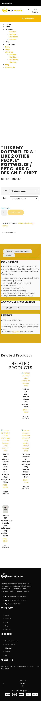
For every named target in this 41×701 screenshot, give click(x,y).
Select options (26, 417)
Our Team (13, 37)
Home (8, 24)
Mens (22, 223)
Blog (7, 42)
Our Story (13, 34)
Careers (12, 39)
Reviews (12, 32)
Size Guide (5, 208)
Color (5, 190)
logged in (16, 332)
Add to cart (16, 212)
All (19, 223)
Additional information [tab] (22, 251)
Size (4, 198)
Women (5, 226)
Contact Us (10, 44)
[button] (2, 237)
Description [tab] (9, 251)
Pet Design (29, 223)
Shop (8, 27)
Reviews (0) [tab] (9, 255)
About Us (9, 29)
